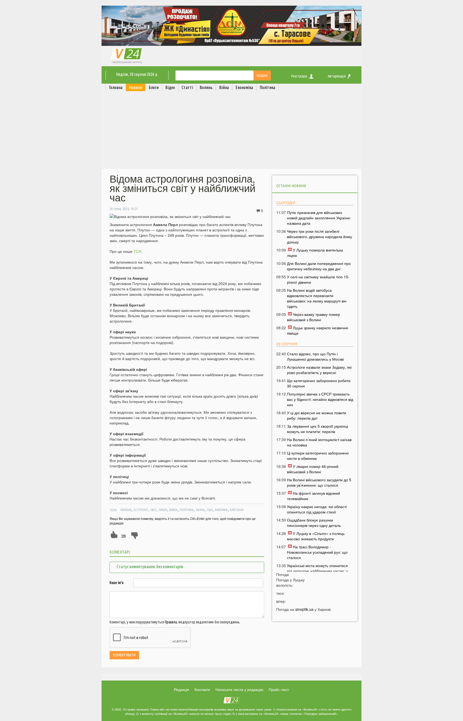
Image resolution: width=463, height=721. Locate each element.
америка (221, 510)
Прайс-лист (279, 689)
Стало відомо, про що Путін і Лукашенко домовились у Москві (315, 356)
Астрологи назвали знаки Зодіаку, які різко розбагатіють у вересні (319, 369)
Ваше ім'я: (117, 583)
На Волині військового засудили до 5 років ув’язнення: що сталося (319, 482)
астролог (141, 510)
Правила (171, 622)
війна (173, 510)
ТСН (137, 251)
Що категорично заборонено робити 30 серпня (318, 383)
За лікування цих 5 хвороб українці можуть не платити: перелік (317, 428)
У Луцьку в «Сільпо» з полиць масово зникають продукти (316, 536)
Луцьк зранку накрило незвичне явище (317, 330)
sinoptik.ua (304, 609)
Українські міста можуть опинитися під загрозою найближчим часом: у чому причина (317, 571)
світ (153, 510)
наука (200, 510)
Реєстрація (299, 76)
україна (126, 510)
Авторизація (337, 76)
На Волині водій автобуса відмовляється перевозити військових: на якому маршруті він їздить (316, 298)
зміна (163, 510)
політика (187, 510)
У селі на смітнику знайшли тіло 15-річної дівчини (318, 279)
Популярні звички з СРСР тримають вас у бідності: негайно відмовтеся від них (320, 399)
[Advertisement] (231, 131)
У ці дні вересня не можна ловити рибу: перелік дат (316, 415)
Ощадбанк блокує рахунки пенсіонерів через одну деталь (314, 522)
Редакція (181, 689)
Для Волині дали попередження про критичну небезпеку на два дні (319, 266)
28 (123, 536)
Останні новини (291, 185)
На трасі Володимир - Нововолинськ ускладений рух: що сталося (317, 552)
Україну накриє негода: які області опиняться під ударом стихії (317, 509)
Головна (115, 87)
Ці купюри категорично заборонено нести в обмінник (318, 455)
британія (237, 510)
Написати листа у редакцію (239, 689)
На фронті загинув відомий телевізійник (313, 495)
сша (210, 510)
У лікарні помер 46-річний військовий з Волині (312, 469)
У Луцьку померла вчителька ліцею (315, 252)
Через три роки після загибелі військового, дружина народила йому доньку (319, 236)
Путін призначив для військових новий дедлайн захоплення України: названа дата (319, 218)
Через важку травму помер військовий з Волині (313, 317)
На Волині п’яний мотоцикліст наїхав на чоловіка (319, 442)
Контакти (202, 689)
